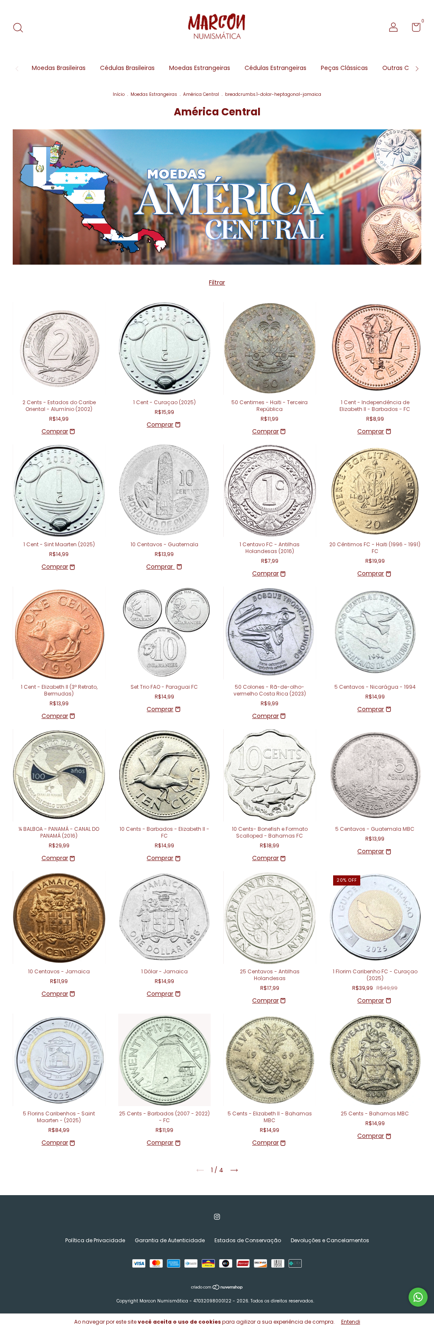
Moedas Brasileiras (59, 68)
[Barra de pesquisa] (21, 28)
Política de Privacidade (95, 1240)
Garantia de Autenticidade (170, 1240)
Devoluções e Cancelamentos (330, 1240)
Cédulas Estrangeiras (275, 68)
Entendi (350, 1321)
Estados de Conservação (247, 1240)
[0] (413, 29)
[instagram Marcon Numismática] (217, 1217)
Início (119, 94)
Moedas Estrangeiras (199, 68)
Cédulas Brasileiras (127, 68)
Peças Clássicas (344, 68)
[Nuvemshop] (217, 1288)
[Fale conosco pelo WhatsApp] (418, 1297)
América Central (201, 94)
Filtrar (217, 282)
